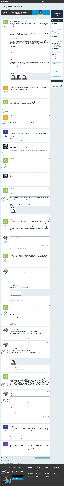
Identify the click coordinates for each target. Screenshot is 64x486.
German (7, 484)
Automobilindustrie (38, 479)
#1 (49, 19)
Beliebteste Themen (55, 66)
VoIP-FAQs (53, 73)
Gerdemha (60, 86)
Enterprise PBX (38, 469)
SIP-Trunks (46, 479)
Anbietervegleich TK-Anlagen (56, 76)
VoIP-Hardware (54, 61)
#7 (49, 158)
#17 (49, 374)
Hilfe (59, 484)
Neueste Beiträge (56, 20)
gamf (2, 7)
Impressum (56, 484)
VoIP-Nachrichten (54, 71)
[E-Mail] (7, 460)
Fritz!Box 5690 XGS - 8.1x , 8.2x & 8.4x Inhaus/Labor (58, 49)
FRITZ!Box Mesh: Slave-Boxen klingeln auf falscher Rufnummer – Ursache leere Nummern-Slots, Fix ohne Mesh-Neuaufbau (58, 38)
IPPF (4, 484)
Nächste (9, 17)
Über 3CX (29, 469)
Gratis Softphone (47, 473)
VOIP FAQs (55, 473)
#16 (49, 342)
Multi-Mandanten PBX (39, 473)
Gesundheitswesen (38, 477)
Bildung (37, 476)
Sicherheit (55, 477)
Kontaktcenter (38, 472)
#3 (49, 100)
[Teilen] (48, 19)
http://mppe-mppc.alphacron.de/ (34, 448)
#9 (49, 188)
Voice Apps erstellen (47, 470)
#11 (49, 235)
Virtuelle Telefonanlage (48, 469)
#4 (49, 115)
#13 (49, 269)
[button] (44, 1)
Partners (29, 472)
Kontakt (29, 477)
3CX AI (45, 477)
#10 (49, 219)
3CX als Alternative (56, 476)
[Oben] (61, 485)
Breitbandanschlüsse (55, 65)
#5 (49, 129)
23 (6, 17)
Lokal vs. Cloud (54, 74)
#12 (49, 253)
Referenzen (55, 479)
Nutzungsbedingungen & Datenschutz (48, 484)
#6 (49, 144)
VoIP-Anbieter (54, 58)
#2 (49, 85)
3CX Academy (55, 472)
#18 (49, 391)
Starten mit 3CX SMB (56, 469)
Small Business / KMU (39, 470)
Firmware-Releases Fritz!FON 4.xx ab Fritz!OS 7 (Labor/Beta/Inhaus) (58, 32)
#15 (49, 328)
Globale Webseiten (30, 476)
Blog (54, 470)
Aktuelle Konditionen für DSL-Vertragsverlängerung (57, 44)
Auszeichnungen (30, 473)
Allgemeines (54, 56)
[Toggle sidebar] (62, 6)
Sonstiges (53, 63)
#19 (49, 424)
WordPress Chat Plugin (48, 476)
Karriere (29, 470)
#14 (49, 305)
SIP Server (46, 472)
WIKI (36, 355)
